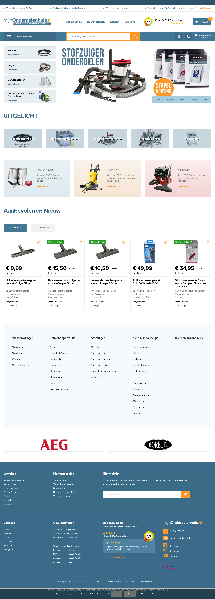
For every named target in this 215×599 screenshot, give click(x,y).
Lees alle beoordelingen (113, 557)
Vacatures (8, 504)
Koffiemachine (140, 359)
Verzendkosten (60, 480)
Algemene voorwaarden (14, 480)
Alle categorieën (24, 36)
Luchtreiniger (139, 371)
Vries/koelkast (57, 359)
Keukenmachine (141, 347)
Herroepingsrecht (11, 488)
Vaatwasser (55, 365)
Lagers (12, 67)
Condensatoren (16, 81)
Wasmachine (18, 347)
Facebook (8, 545)
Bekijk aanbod (42, 186)
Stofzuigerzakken (100, 365)
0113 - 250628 (203, 36)
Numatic (95, 347)
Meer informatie (204, 8)
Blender (136, 353)
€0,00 (206, 20)
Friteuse (137, 377)
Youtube (174, 556)
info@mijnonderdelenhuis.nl (182, 538)
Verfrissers (96, 377)
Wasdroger (17, 353)
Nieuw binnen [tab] (43, 228)
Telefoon (7, 533)
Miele (181, 99)
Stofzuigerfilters (99, 353)
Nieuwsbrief (9, 500)
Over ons (130, 21)
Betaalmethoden (60, 488)
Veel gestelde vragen (62, 496)
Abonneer (185, 494)
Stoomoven (56, 377)
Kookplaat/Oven (58, 353)
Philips (194, 99)
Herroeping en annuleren (64, 492)
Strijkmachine (139, 407)
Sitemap (100, 581)
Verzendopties (10, 484)
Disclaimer (8, 496)
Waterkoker (138, 401)
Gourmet (137, 413)
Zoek (135, 36)
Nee (129, 594)
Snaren (12, 52)
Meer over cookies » (149, 594)
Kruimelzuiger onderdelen (104, 371)
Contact (114, 21)
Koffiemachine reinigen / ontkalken (21, 97)
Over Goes (8, 541)
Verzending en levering (63, 484)
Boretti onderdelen (59, 389)
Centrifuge (17, 359)
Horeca (53, 383)
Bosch (170, 99)
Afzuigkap (55, 347)
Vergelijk (13, 306)
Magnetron (55, 371)
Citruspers (138, 389)
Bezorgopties (74, 21)
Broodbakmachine (142, 365)
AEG (205, 99)
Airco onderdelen (141, 395)
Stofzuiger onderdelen (102, 359)
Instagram (8, 549)
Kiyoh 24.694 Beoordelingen (165, 21)
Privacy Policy (10, 492)
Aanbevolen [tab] (15, 228)
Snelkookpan (139, 383)
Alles (158, 99)
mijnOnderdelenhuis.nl (28, 22)
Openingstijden (96, 21)
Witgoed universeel (21, 365)
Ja (116, 594)
